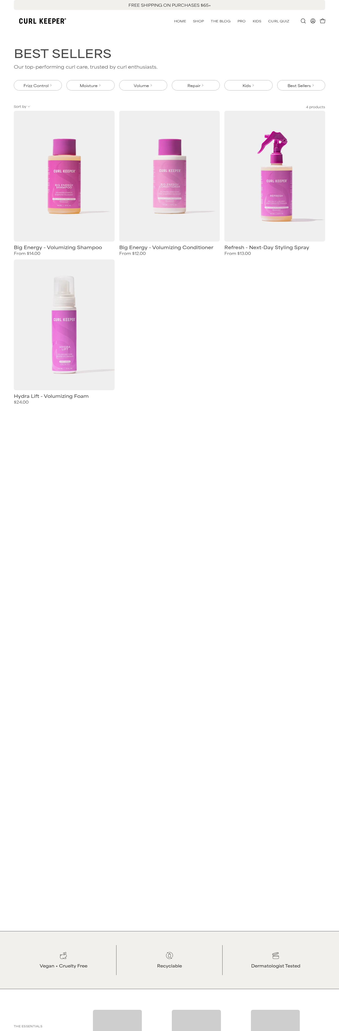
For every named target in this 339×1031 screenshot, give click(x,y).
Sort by (20, 106)
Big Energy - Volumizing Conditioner (166, 247)
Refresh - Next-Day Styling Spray (266, 247)
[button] (279, 21)
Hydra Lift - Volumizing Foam (51, 396)
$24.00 (21, 402)
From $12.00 (132, 253)
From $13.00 (237, 253)
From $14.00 (27, 253)
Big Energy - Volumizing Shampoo (58, 247)
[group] (169, 5)
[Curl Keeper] (42, 21)
